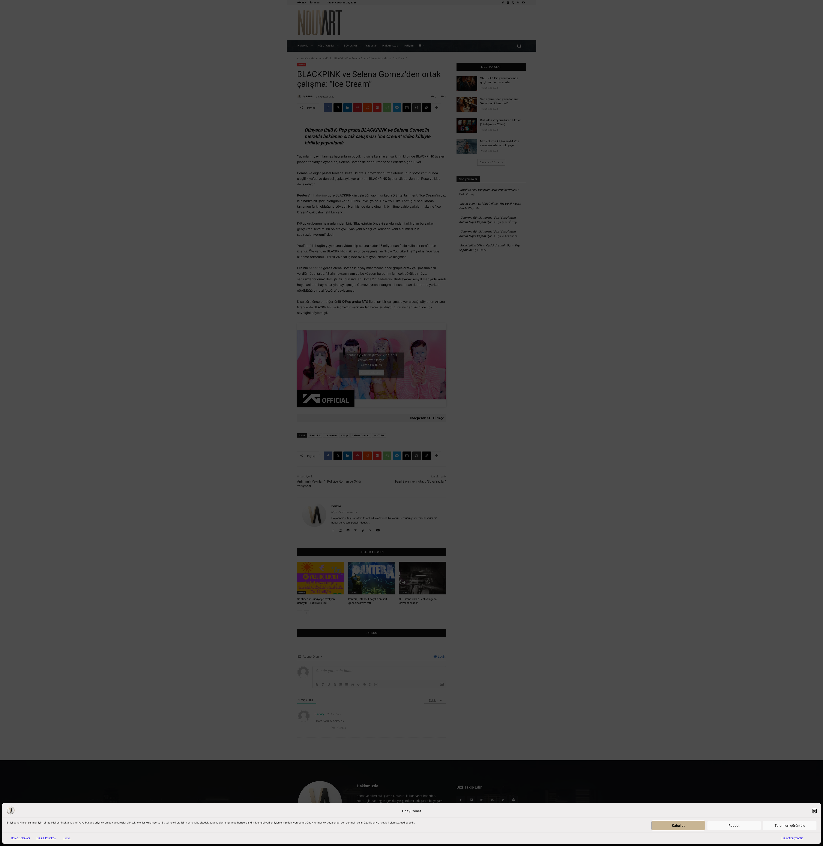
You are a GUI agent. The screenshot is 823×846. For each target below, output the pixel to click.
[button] (814, 811)
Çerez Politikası (20, 838)
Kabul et (678, 826)
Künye (67, 838)
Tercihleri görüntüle (790, 826)
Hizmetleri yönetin (792, 838)
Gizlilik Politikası (46, 838)
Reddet (734, 826)
